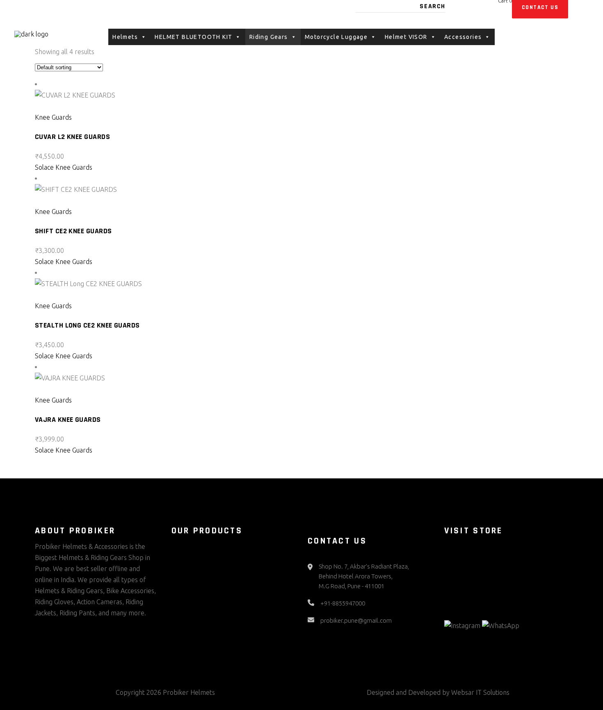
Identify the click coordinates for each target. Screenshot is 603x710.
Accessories (463, 37)
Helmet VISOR (406, 37)
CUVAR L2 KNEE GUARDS (72, 136)
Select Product (62, 106)
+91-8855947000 (342, 603)
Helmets (125, 37)
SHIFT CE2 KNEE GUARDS (73, 231)
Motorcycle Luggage (336, 37)
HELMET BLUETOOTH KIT (193, 37)
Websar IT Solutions (480, 692)
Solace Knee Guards (63, 167)
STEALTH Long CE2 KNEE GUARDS (87, 325)
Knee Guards (53, 117)
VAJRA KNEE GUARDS (68, 419)
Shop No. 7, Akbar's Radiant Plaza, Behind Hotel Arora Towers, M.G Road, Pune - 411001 (364, 576)
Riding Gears (268, 37)
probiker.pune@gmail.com (356, 620)
